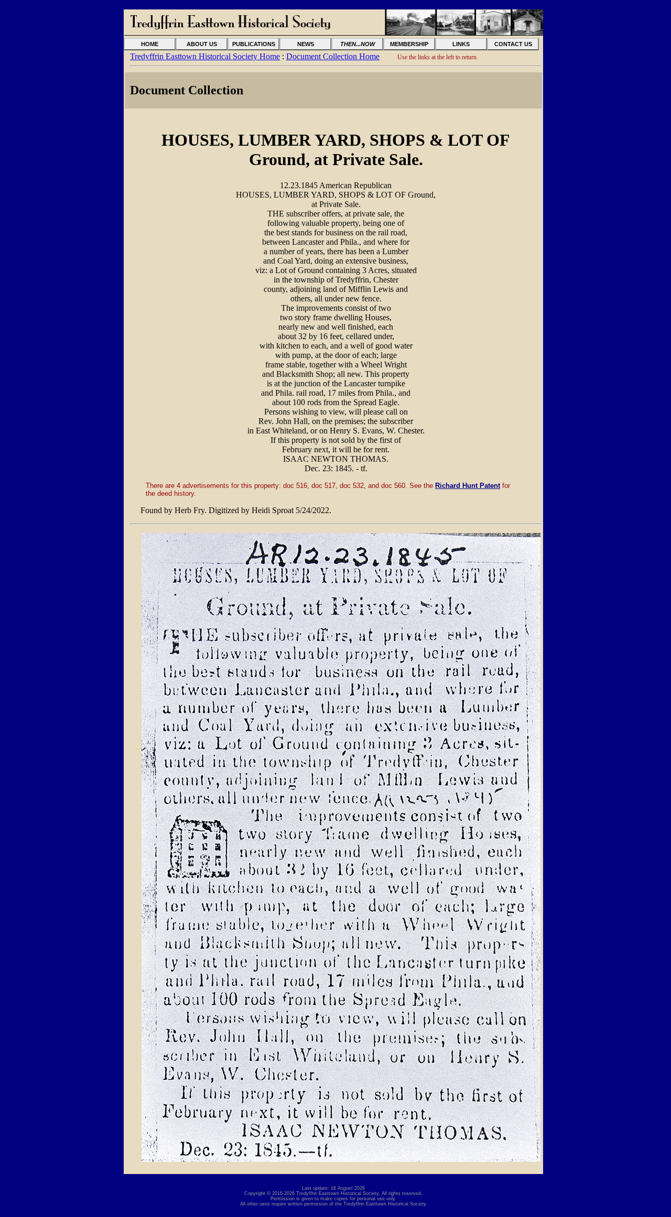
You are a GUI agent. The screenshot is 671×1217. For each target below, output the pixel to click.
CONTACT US (513, 44)
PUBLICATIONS (253, 44)
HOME (149, 44)
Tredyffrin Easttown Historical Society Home (205, 56)
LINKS (461, 44)
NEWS (305, 44)
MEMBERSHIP (409, 44)
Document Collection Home (333, 56)
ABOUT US (202, 44)
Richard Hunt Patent (467, 486)
